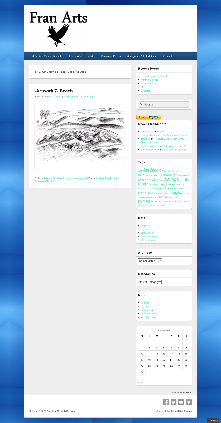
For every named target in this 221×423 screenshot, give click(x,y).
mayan (186, 193)
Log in (144, 229)
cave (156, 175)
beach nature (111, 178)
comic (142, 179)
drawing (152, 179)
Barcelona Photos (111, 56)
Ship (143, 87)
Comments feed (149, 236)
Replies (50, 181)
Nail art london (148, 146)
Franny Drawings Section (173, 149)
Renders (67, 178)
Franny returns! (148, 83)
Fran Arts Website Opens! (172, 146)
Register (145, 225)
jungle (150, 193)
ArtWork (100, 178)
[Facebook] (166, 402)
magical (176, 192)
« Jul (140, 382)
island (142, 192)
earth (184, 179)
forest (154, 184)
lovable (166, 193)
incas (181, 188)
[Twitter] (173, 402)
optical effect (174, 197)
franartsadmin (71, 96)
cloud (179, 175)
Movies (91, 56)
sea (188, 201)
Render (180, 201)
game (163, 184)
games (169, 184)
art (140, 171)
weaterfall (161, 205)
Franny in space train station (155, 76)
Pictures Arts (74, 56)
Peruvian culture (162, 201)
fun (158, 184)
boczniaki (145, 138)
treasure (152, 205)
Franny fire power (149, 79)
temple (145, 205)
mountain (153, 197)
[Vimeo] (189, 402)
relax (172, 201)
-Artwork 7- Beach (54, 90)
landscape (158, 193)
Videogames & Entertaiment (142, 56)
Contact (167, 56)
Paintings (57, 178)
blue (141, 174)
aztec (172, 171)
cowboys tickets (149, 135)
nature (163, 197)
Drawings (39, 181)
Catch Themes (184, 410)
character (169, 174)
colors (185, 175)
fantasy (144, 183)
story (140, 205)
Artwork (48, 178)
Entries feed (147, 232)
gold (164, 188)
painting (144, 200)
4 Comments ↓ (88, 96)
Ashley (165, 171)
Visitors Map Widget (184, 393)
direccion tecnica (149, 149)
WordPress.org (148, 240)
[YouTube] (181, 402)
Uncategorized (80, 178)
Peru (153, 201)
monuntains (143, 197)
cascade (148, 175)
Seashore (145, 90)
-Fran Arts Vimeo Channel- (47, 56)
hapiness (173, 188)
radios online (147, 131)
